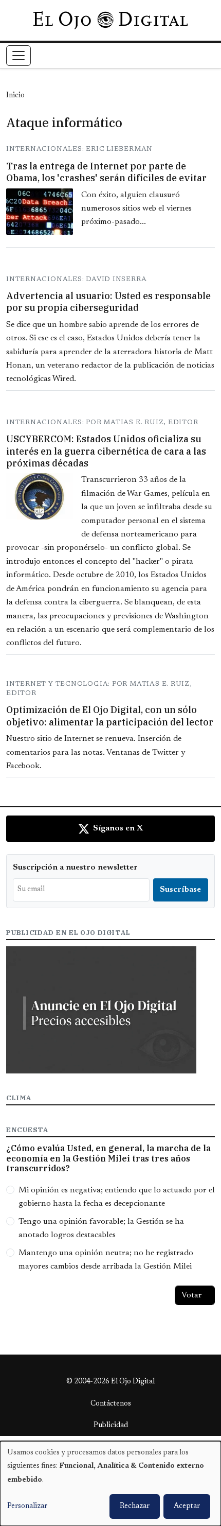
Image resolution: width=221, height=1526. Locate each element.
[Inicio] (110, 20)
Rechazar (135, 1506)
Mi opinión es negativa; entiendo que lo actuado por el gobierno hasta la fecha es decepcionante (117, 1197)
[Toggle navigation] (18, 55)
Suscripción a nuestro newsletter (75, 867)
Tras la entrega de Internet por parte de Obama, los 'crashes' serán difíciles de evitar (106, 172)
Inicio (15, 95)
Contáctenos (110, 1404)
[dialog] (110, 1483)
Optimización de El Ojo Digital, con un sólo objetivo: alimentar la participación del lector (109, 715)
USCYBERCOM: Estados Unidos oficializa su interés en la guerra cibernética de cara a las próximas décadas (106, 451)
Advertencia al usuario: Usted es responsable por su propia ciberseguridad (108, 302)
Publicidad (111, 1425)
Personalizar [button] (27, 1506)
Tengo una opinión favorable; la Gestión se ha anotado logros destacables (101, 1228)
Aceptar (187, 1506)
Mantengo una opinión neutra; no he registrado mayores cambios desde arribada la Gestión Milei (106, 1260)
